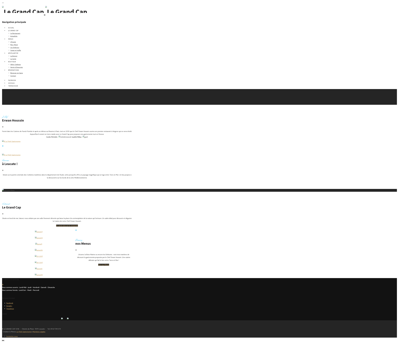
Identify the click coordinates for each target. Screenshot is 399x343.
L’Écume (13, 42)
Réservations (13, 70)
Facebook (9, 303)
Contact (13, 76)
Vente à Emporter (16, 67)
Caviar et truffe (15, 50)
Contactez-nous (12, 336)
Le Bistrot (13, 56)
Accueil (11, 28)
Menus (10, 39)
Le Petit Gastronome (23, 332)
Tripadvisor (10, 309)
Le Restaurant (15, 33)
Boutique (12, 62)
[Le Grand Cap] (44, 11)
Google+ (9, 306)
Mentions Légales (39, 332)
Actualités (13, 36)
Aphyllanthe (13, 53)
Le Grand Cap (13, 30)
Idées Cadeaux (15, 64)
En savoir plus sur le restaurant (67, 226)
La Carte (13, 59)
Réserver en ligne (16, 73)
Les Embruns (14, 47)
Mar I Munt (14, 45)
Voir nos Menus (103, 265)
